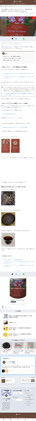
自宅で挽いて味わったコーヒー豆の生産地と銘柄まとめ (13, 259)
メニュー (32, 420)
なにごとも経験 (27, 397)
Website (7, 372)
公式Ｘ (17, 3)
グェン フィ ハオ (7, 105)
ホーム (3, 420)
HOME (18, 414)
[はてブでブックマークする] (20, 38)
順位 (14, 3)
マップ (12, 3)
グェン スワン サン (23, 105)
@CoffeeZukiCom (30, 395)
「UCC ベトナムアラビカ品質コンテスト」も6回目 (11, 58)
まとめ (10, 420)
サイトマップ (27, 393)
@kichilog (28, 401)
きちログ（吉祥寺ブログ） (29, 399)
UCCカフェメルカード (31, 15)
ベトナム (2, 17)
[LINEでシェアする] (23, 38)
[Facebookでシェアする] (16, 38)
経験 (22, 3)
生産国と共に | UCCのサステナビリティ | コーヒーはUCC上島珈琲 (15, 127)
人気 (25, 420)
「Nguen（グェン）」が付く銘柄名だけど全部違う (12, 56)
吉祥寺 (20, 3)
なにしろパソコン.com (29, 403)
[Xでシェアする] (12, 38)
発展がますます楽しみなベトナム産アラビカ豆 (11, 60)
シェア (18, 420)
